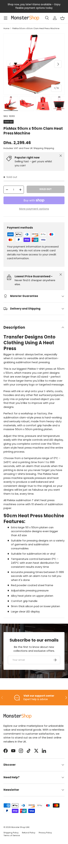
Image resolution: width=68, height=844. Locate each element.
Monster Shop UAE (20, 827)
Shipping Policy (10, 832)
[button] (62, 18)
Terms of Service (11, 835)
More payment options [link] (34, 209)
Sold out (45, 189)
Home (6, 28)
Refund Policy (28, 832)
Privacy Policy (45, 832)
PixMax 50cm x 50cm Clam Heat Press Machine (35, 28)
